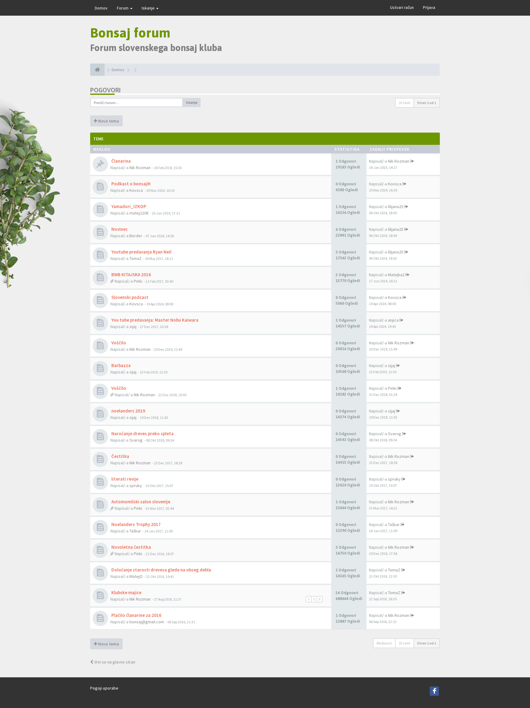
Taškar (135, 531)
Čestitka (119, 456)
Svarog (136, 440)
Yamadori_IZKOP (128, 206)
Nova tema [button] (108, 121)
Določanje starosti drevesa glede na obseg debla (160, 570)
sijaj (132, 326)
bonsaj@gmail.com (146, 622)
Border (135, 235)
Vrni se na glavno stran (114, 662)
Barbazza (120, 365)
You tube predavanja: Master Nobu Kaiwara (154, 320)
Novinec (119, 229)
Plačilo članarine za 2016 (135, 615)
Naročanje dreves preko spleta (142, 433)
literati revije (124, 479)
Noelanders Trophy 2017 (135, 524)
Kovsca (136, 190)
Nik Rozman (140, 167)
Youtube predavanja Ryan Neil (140, 252)
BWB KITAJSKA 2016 (130, 274)
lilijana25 (395, 206)
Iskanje (149, 8)
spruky (135, 485)
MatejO (136, 576)
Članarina (120, 161)
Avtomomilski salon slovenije (140, 502)
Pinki (138, 281)
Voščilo (118, 343)
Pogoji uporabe (104, 688)
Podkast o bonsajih (130, 184)
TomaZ (135, 258)
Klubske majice (125, 592)
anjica (393, 320)
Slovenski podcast (129, 297)
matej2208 (138, 213)
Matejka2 (396, 274)
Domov (101, 8)
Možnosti (384, 643)
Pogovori (105, 90)
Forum (123, 8)
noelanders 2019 (127, 411)
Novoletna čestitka (130, 547)
